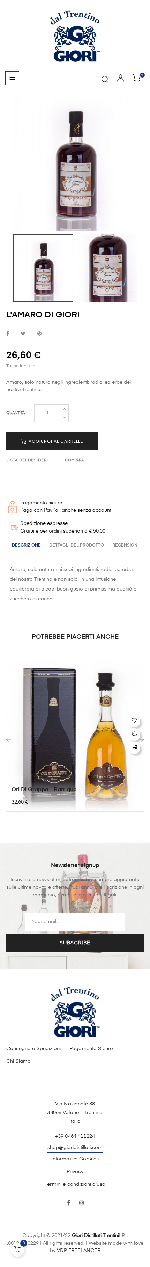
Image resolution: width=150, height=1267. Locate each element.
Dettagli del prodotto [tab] (76, 545)
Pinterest (39, 334)
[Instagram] (81, 1203)
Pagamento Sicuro (91, 1048)
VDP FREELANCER (78, 1250)
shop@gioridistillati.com (75, 1147)
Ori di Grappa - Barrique (44, 790)
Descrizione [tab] (26, 545)
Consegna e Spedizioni (33, 1048)
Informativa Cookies (75, 1159)
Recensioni (125, 545)
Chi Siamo (18, 1061)
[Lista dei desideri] (134, 721)
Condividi (7, 334)
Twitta (23, 334)
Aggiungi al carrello (55, 441)
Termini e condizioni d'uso (75, 1184)
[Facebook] (68, 1203)
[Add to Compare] (134, 734)
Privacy (75, 1171)
